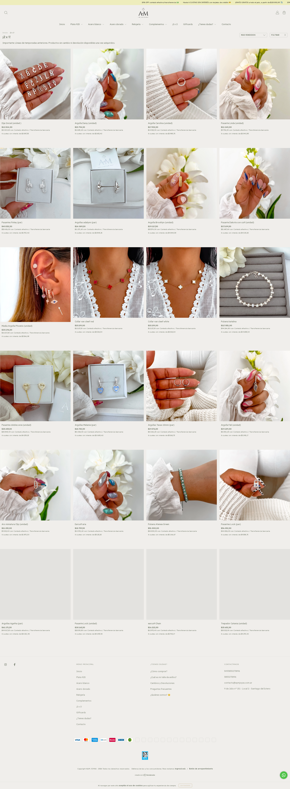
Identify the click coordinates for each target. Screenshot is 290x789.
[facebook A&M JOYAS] (15, 664)
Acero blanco (95, 24)
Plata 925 (75, 24)
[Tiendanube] (145, 775)
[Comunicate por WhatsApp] (283, 775)
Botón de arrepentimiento (201, 769)
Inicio (62, 24)
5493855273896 (232, 671)
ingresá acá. (180, 769)
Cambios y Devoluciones (162, 683)
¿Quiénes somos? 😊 (160, 695)
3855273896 (230, 677)
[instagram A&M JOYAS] (6, 664)
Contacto (226, 24)
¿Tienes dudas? (206, 24)
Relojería (136, 24)
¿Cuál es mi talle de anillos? (163, 677)
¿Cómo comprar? (158, 671)
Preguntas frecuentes (161, 689)
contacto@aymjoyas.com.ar (238, 683)
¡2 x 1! (175, 24)
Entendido (185, 785)
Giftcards (188, 24)
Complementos (156, 24)
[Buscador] (6, 13)
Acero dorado (117, 24)
